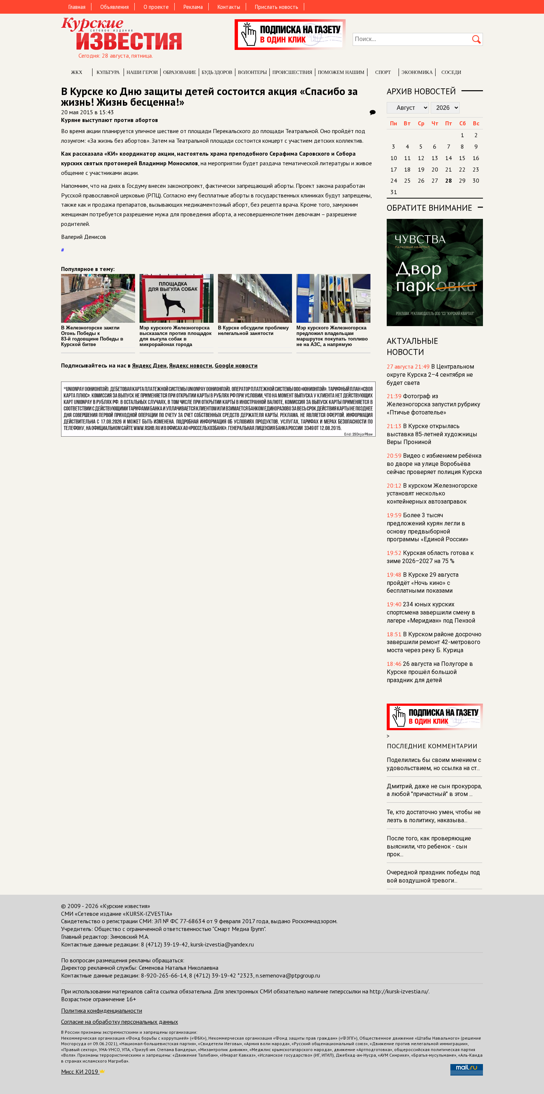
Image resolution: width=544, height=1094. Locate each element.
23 (476, 169)
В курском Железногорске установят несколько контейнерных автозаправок (432, 493)
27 (434, 180)
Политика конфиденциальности (101, 1010)
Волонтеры (252, 72)
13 (434, 158)
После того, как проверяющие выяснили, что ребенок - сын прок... (429, 846)
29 (462, 180)
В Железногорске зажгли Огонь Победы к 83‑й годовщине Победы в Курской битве (92, 336)
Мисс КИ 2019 (80, 1071)
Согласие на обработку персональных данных (119, 1021)
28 (448, 180)
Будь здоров (217, 72)
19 (421, 169)
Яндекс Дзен (149, 365)
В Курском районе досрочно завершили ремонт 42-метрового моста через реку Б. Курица (434, 642)
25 (407, 180)
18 (407, 169)
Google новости (236, 365)
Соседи (451, 72)
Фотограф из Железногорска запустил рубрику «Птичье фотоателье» (433, 404)
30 (476, 180)
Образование (179, 72)
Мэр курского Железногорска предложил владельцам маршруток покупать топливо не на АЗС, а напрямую (332, 336)
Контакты (229, 6)
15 (462, 158)
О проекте (156, 6)
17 (393, 169)
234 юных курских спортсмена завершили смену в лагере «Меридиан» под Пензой (431, 612)
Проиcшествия (292, 72)
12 (421, 158)
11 (407, 158)
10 (393, 158)
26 (421, 180)
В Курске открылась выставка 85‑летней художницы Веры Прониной (432, 434)
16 (476, 158)
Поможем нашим (341, 72)
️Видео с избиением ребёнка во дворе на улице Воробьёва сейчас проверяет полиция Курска (434, 463)
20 (434, 169)
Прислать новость (276, 6)
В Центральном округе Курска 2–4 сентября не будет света (430, 374)
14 (448, 158)
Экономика (417, 72)
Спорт (383, 72)
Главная (76, 6)
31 (393, 192)
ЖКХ (76, 72)
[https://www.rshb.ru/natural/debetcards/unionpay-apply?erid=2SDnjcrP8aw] (218, 434)
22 (462, 169)
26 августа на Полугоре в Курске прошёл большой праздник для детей (430, 672)
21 (448, 169)
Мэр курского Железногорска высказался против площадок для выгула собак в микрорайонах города (176, 336)
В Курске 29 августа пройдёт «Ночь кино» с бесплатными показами (423, 583)
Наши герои (142, 72)
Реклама (193, 6)
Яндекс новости (190, 365)
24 (393, 180)
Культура (108, 72)
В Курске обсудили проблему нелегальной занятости (253, 330)
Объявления (114, 6)
